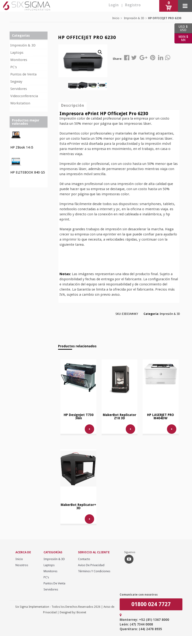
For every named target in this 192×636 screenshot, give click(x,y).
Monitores (18, 60)
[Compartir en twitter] (134, 57)
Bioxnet (81, 612)
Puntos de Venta (23, 74)
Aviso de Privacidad (91, 565)
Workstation (20, 103)
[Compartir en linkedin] (160, 57)
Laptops (16, 52)
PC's (13, 67)
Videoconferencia (24, 96)
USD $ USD (181, 28)
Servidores (18, 89)
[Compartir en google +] (143, 57)
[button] (100, 51)
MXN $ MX (181, 38)
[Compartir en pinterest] (152, 57)
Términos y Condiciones (94, 571)
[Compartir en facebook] (126, 57)
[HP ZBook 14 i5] (15, 139)
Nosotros (21, 565)
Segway (16, 81)
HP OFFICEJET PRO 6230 (164, 18)
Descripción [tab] (72, 105)
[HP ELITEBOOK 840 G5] (15, 164)
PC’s (46, 577)
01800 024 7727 (151, 604)
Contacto (84, 559)
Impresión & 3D (134, 18)
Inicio (115, 18)
